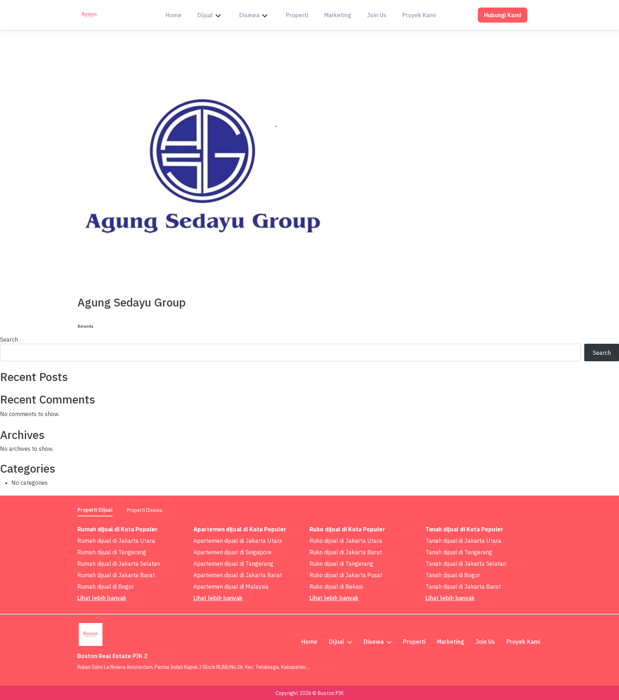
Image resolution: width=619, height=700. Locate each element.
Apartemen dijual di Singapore (232, 552)
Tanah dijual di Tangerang (459, 552)
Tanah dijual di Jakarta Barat (463, 586)
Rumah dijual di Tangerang (111, 552)
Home (173, 15)
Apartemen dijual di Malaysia (231, 586)
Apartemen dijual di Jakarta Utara (237, 540)
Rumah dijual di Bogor (105, 586)
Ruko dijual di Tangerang (341, 563)
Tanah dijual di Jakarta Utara (463, 540)
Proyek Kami (419, 15)
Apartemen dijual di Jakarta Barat (237, 575)
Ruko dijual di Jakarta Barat (346, 552)
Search (9, 339)
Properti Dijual (94, 510)
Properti (297, 15)
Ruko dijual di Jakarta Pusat (346, 575)
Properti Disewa (145, 510)
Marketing (337, 15)
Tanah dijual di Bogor (453, 575)
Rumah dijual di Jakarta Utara (116, 540)
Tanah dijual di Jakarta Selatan (466, 563)
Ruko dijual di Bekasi (336, 586)
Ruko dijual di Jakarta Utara (346, 540)
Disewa (249, 15)
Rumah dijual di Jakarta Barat (116, 575)
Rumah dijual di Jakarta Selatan (118, 563)
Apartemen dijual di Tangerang (233, 563)
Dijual (205, 15)
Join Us (377, 15)
